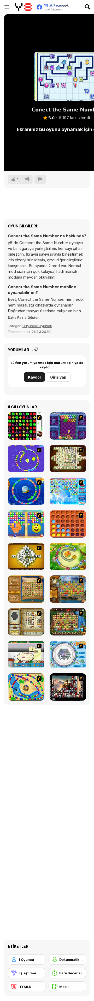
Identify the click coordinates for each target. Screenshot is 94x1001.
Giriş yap (58, 377)
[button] (23, 317)
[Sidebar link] (7, 7)
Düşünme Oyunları (37, 326)
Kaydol (34, 377)
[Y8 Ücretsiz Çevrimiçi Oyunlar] (23, 7)
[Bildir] (40, 179)
